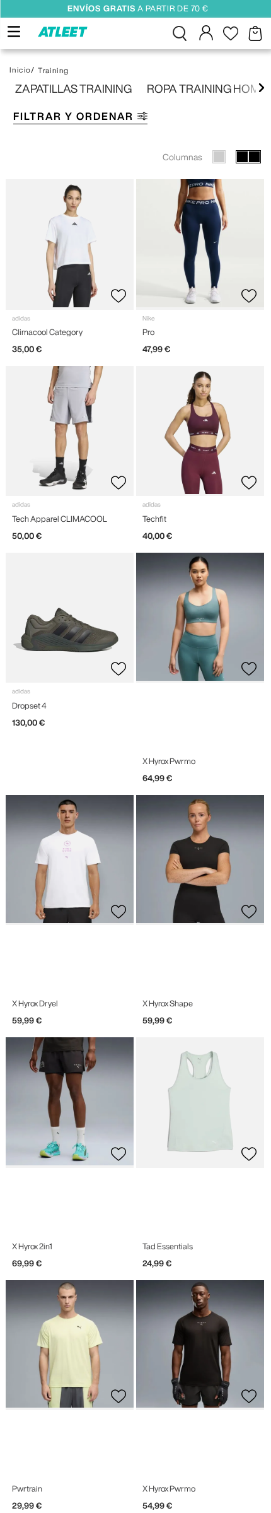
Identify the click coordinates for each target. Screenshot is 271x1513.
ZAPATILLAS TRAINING (73, 88)
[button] (179, 33)
